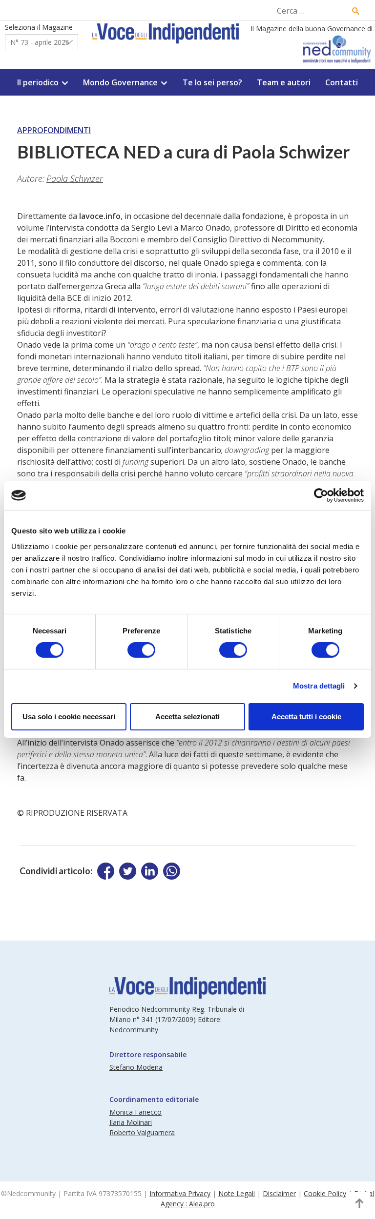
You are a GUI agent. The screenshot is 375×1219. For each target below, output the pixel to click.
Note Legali (236, 1193)
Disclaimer (279, 1193)
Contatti (341, 82)
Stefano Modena (136, 1067)
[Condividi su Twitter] (127, 871)
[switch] (141, 650)
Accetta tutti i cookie (306, 716)
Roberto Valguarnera (142, 1132)
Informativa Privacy (179, 1193)
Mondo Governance (120, 82)
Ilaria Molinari (130, 1122)
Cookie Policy (325, 1193)
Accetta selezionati (187, 716)
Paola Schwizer (74, 178)
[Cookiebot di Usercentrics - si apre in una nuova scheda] (321, 495)
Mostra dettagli (319, 686)
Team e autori (284, 82)
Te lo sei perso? (212, 82)
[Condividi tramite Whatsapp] (171, 871)
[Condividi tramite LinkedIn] (149, 871)
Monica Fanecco (135, 1112)
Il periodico (38, 82)
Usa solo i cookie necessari (68, 716)
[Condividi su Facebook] (105, 871)
